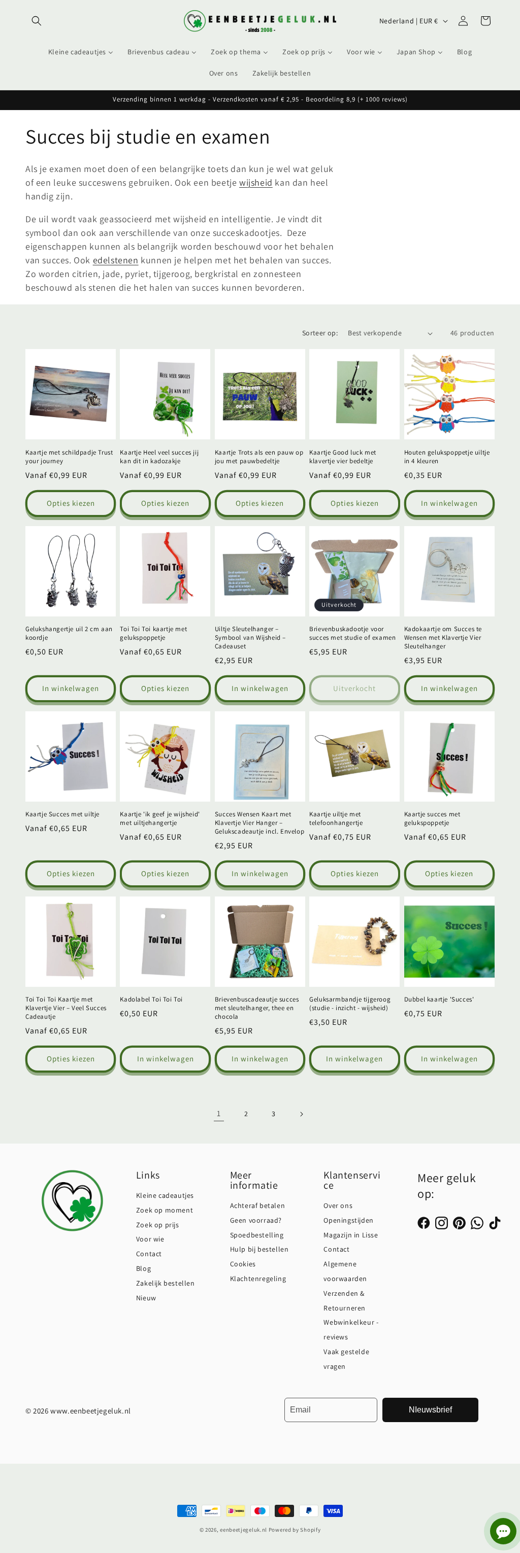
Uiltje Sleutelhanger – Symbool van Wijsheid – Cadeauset (250, 637)
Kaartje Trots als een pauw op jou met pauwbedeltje (259, 456)
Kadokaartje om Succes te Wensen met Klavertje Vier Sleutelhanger (443, 637)
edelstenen (116, 260)
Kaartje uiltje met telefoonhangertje (336, 818)
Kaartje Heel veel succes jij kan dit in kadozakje (159, 456)
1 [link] (219, 1113)
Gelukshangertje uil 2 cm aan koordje (69, 633)
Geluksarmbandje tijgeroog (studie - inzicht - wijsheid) (350, 1003)
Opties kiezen (71, 503)
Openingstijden (348, 1220)
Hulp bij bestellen (259, 1249)
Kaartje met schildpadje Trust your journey (69, 456)
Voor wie (150, 1239)
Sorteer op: (320, 332)
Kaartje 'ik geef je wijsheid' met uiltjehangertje (160, 818)
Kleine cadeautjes (165, 1195)
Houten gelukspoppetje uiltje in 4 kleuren (447, 456)
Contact (149, 1253)
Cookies (243, 1263)
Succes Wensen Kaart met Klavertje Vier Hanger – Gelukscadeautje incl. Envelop (259, 823)
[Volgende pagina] (301, 1114)
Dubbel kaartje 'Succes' (439, 999)
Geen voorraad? (256, 1220)
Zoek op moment (164, 1210)
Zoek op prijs (157, 1224)
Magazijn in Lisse (350, 1234)
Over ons (337, 1205)
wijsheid (256, 182)
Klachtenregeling (258, 1278)
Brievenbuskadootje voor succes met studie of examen (352, 633)
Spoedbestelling (257, 1234)
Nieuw (146, 1297)
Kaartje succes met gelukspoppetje (432, 818)
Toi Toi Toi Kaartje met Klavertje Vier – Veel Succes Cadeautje (66, 1008)
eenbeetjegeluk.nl (243, 1529)
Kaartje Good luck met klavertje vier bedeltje (342, 456)
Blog (143, 1268)
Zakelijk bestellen (165, 1283)
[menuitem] (80, 51)
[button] (36, 21)
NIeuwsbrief (430, 1409)
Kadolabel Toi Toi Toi (151, 999)
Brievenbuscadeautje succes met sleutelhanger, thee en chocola (257, 1008)
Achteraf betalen (257, 1205)
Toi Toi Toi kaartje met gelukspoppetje (153, 633)
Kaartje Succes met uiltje (62, 814)
